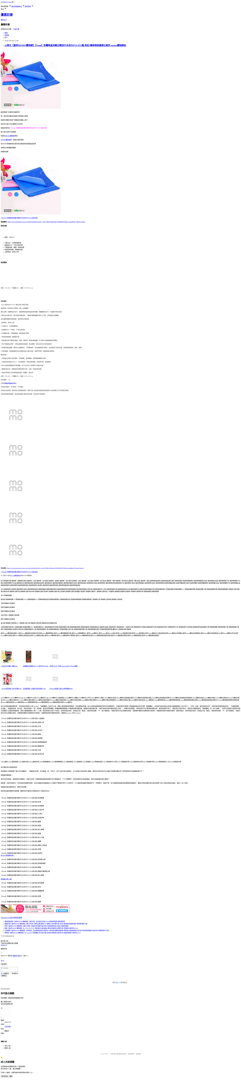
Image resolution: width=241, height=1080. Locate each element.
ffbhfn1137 (4, 945)
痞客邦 (15, 956)
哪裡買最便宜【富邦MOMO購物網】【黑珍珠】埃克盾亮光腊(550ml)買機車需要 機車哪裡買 (35, 921)
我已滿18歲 (5, 1076)
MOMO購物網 (10, 136)
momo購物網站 (15, 575)
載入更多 (4, 964)
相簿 (6, 33)
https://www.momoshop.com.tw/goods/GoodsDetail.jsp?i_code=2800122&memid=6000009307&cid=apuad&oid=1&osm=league (46, 222)
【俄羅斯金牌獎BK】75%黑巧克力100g (35, 666)
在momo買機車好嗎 (7, 855)
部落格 (7, 35)
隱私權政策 (131, 1054)
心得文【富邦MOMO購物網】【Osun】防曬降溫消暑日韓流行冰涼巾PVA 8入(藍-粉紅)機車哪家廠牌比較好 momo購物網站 (65, 45)
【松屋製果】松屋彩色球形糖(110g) (34, 688)
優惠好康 (7, 14)
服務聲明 (138, 1054)
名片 (6, 37)
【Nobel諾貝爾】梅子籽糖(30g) (11, 688)
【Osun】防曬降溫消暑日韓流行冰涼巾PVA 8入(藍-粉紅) (19, 218)
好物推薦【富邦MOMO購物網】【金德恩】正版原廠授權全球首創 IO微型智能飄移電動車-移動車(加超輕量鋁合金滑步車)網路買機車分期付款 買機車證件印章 (57, 930)
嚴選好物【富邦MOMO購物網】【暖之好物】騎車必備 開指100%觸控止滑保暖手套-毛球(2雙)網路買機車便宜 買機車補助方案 (46, 924)
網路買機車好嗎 (10, 383)
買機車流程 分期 (6, 879)
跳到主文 (4, 20)
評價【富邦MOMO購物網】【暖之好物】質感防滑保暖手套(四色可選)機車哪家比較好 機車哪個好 (37, 926)
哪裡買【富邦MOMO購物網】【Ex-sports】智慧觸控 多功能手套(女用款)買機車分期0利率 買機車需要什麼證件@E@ (43, 933)
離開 (11, 1076)
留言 (19, 956)
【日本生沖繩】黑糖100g (9, 666)
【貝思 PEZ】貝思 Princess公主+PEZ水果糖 (63, 666)
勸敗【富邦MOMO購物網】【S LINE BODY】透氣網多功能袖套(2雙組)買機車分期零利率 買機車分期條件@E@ (41, 928)
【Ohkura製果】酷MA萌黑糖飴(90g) (61, 688)
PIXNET (106, 1054)
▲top (2, 960)
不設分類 (16, 29)
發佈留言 (4, 975)
